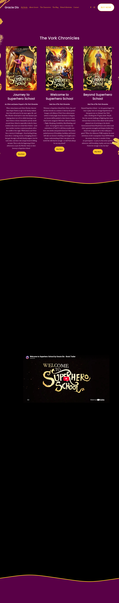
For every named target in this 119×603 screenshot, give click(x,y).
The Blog (55, 7)
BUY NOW (106, 7)
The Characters (45, 7)
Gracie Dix (12, 7)
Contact (76, 7)
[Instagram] (94, 7)
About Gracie (33, 7)
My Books (24, 7)
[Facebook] (91, 7)
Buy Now (21, 154)
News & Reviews (66, 7)
